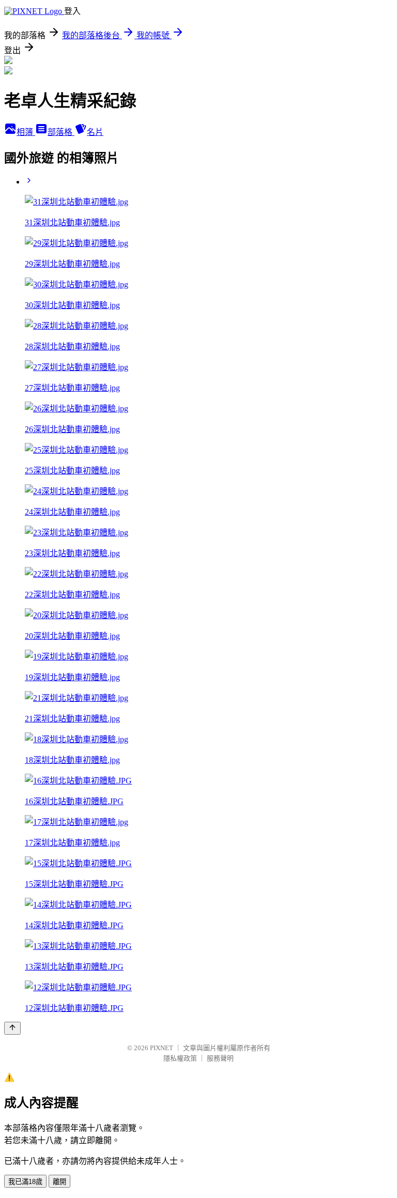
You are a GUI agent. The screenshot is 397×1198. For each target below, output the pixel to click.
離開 (59, 1182)
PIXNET (161, 1048)
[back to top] (12, 1028)
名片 (95, 132)
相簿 (26, 132)
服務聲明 (220, 1058)
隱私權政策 (180, 1058)
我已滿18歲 (25, 1182)
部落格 (61, 132)
